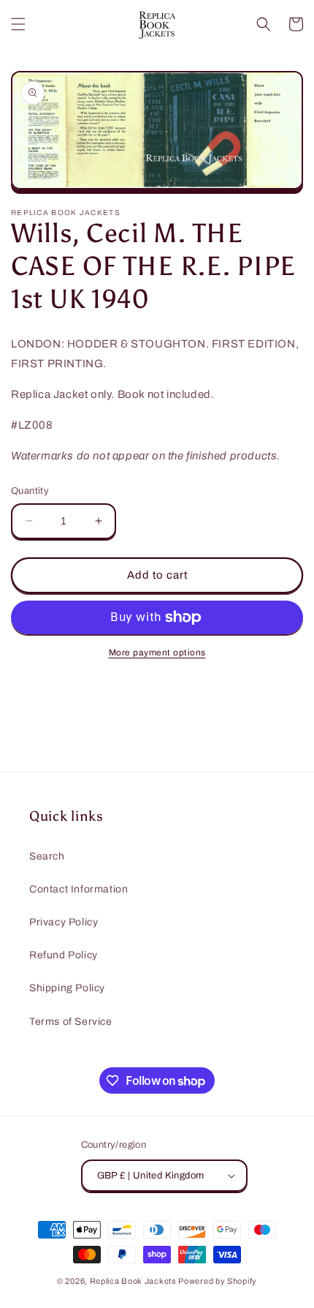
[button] (18, 24)
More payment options (157, 652)
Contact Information (78, 889)
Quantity (30, 491)
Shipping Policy (67, 987)
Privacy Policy (63, 922)
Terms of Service (70, 1021)
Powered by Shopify (217, 1281)
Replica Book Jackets (133, 1281)
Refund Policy (63, 955)
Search (47, 856)
